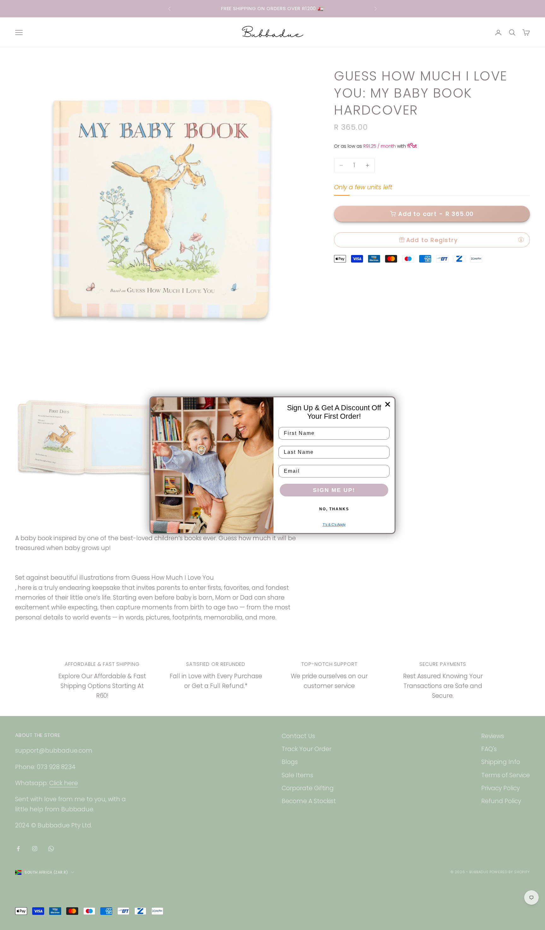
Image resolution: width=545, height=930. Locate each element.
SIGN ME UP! (334, 490)
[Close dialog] (387, 404)
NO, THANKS (334, 509)
